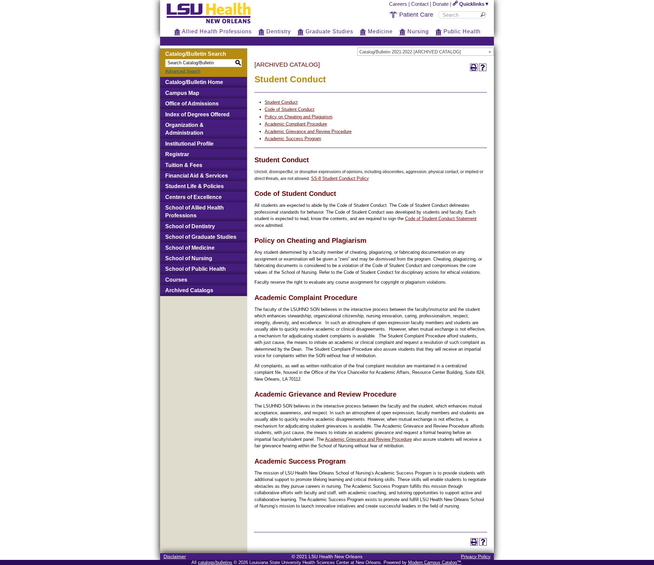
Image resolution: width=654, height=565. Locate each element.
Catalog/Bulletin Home (194, 82)
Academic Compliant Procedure (296, 124)
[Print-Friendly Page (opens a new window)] (474, 67)
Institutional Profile (189, 144)
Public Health (461, 31)
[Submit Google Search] (484, 15)
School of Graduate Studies (200, 237)
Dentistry (278, 31)
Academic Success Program (293, 138)
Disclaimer (175, 556)
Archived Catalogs (189, 290)
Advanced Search (182, 71)
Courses (176, 280)
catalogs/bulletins (215, 562)
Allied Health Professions (216, 31)
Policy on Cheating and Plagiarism (298, 116)
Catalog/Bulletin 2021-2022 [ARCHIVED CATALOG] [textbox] (410, 51)
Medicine (379, 31)
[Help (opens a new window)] (482, 67)
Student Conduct (281, 102)
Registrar (177, 154)
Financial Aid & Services (196, 176)
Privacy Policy (475, 556)
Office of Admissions (192, 103)
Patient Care (415, 14)
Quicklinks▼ (473, 4)
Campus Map (182, 93)
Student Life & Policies (194, 186)
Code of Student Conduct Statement (441, 218)
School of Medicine (190, 248)
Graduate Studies (328, 31)
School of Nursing (188, 258)
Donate (441, 4)
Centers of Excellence (193, 197)
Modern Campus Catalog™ (434, 562)
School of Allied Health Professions (194, 211)
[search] (460, 14)
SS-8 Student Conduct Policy (340, 178)
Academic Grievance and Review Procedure (308, 131)
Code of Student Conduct (289, 109)
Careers (398, 4)
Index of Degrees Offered (197, 114)
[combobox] (425, 52)
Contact (420, 4)
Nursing (417, 31)
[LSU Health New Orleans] (214, 23)
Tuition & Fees (183, 165)
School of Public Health (195, 269)
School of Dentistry (190, 226)
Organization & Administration (184, 129)
